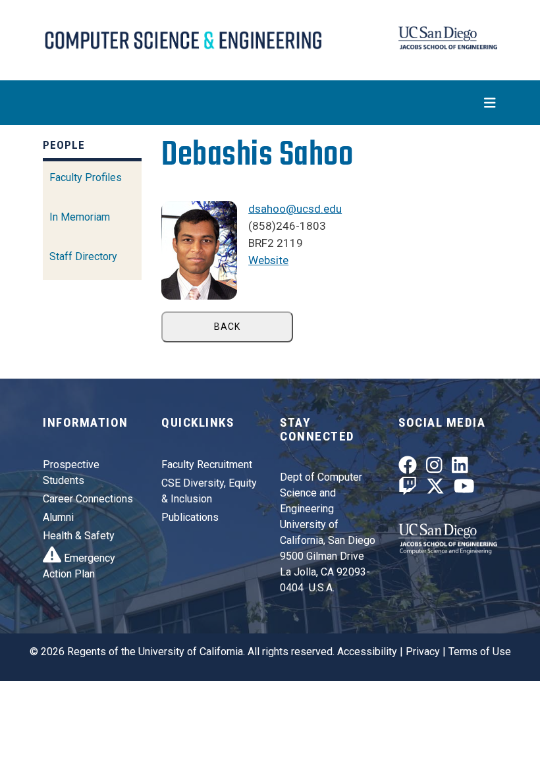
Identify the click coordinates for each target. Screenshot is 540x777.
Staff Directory (83, 256)
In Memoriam (79, 217)
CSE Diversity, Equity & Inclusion (209, 491)
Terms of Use (479, 651)
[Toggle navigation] (270, 102)
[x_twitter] (435, 489)
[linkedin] (460, 468)
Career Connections (88, 499)
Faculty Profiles (85, 177)
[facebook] (407, 468)
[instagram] (434, 468)
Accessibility (367, 651)
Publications (190, 517)
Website (268, 260)
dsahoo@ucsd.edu (295, 208)
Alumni (58, 517)
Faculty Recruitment (206, 464)
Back (227, 326)
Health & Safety (79, 535)
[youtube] (464, 489)
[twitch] (407, 489)
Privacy (423, 651)
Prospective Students (71, 472)
